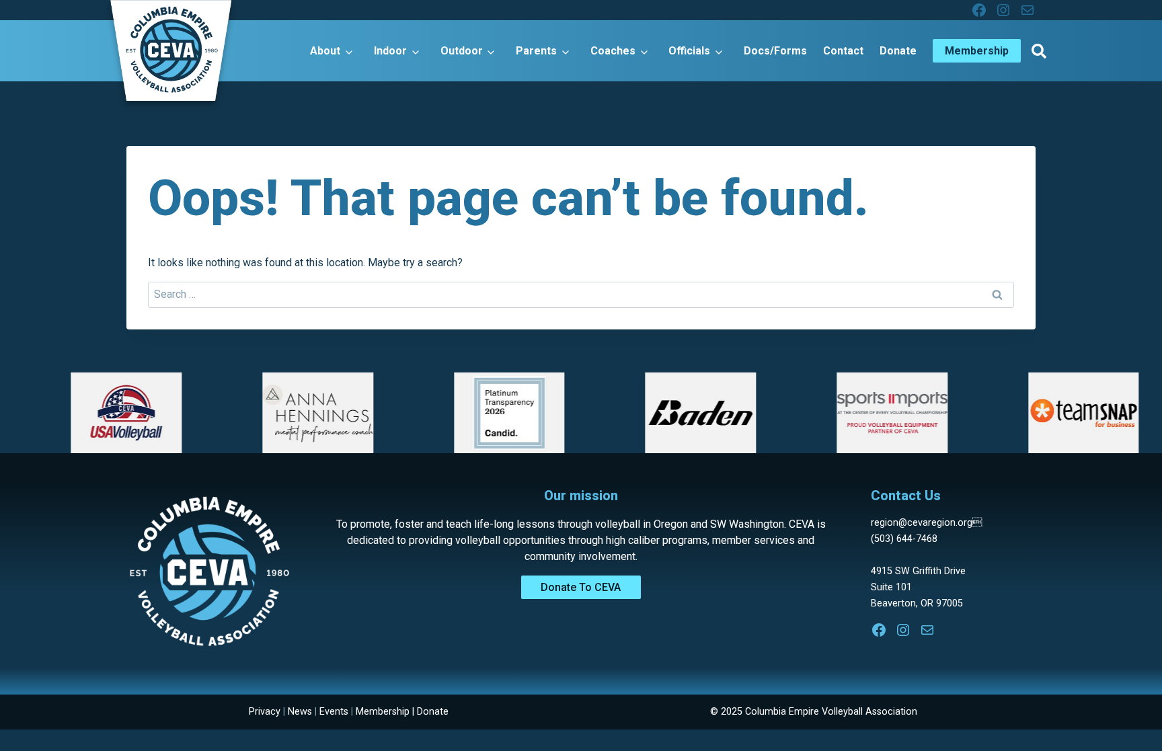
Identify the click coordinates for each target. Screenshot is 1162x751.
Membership (383, 711)
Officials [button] (689, 50)
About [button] (325, 50)
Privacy (264, 711)
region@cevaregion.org (926, 522)
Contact (843, 50)
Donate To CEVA (581, 587)
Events (333, 711)
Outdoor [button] (461, 50)
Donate (898, 50)
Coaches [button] (612, 50)
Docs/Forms (775, 50)
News (300, 711)
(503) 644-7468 (904, 539)
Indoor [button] (390, 50)
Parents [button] (536, 50)
